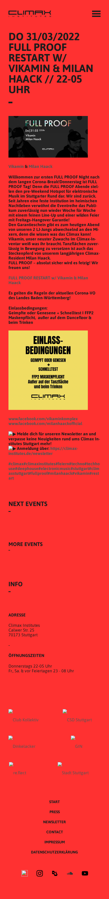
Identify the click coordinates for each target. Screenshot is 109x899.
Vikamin (16, 166)
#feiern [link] (62, 463)
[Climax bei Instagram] (39, 874)
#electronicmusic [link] (54, 468)
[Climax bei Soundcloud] (69, 874)
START (54, 802)
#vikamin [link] (80, 473)
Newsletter (54, 822)
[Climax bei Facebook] (24, 874)
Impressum (54, 842)
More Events (25, 544)
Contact (54, 832)
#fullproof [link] (38, 473)
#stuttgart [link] (80, 468)
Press (54, 812)
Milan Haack (40, 166)
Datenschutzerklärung (54, 852)
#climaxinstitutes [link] (40, 463)
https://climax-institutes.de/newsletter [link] (43, 451)
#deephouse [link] (26, 468)
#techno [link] (76, 463)
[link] (43, 418)
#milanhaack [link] (60, 473)
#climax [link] (16, 463)
